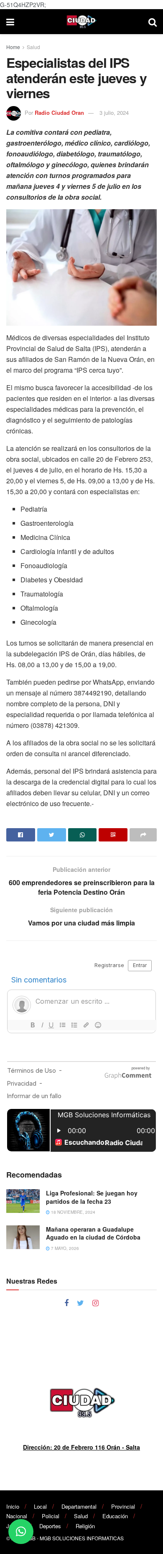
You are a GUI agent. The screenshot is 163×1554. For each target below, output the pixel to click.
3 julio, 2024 (114, 112)
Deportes (50, 1526)
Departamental (79, 1506)
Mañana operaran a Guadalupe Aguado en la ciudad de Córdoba (93, 1233)
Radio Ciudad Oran (59, 112)
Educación (115, 1516)
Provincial (123, 1506)
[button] (20, 1531)
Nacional (16, 1516)
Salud (33, 46)
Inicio (12, 1506)
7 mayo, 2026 (64, 1248)
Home (13, 46)
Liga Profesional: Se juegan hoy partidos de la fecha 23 (92, 1197)
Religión (85, 1526)
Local (40, 1506)
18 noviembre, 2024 (72, 1212)
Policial (50, 1516)
